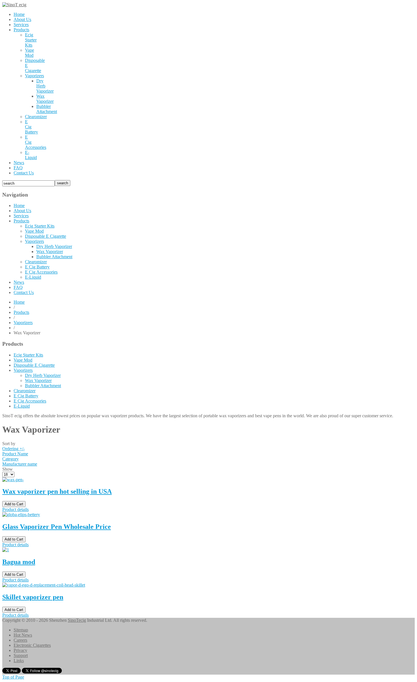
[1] (5, 549)
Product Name (15, 453)
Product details (15, 509)
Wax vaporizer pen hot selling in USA (57, 491)
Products (21, 312)
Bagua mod (18, 562)
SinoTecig (77, 620)
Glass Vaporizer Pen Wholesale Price (56, 526)
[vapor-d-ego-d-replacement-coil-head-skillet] (43, 585)
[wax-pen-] (13, 479)
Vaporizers (23, 322)
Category (10, 458)
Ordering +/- (13, 448)
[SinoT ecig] (14, 4)
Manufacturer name (19, 464)
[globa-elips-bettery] (21, 514)
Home (19, 302)
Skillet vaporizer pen (32, 597)
